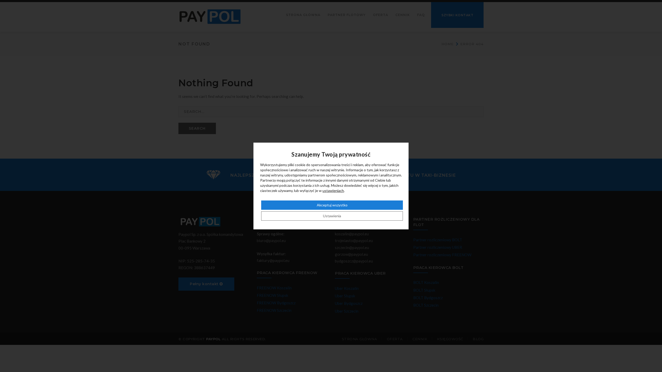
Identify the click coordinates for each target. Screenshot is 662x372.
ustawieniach (333, 190)
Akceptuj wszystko (332, 205)
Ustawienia (332, 216)
